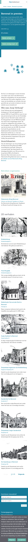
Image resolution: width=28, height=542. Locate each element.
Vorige (6, 474)
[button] (23, 72)
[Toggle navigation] (26, 2)
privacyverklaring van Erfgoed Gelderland (15, 533)
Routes (9, 6)
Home (5, 6)
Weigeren (11, 540)
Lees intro (4, 29)
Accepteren (22, 540)
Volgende (21, 474)
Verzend (24, 505)
